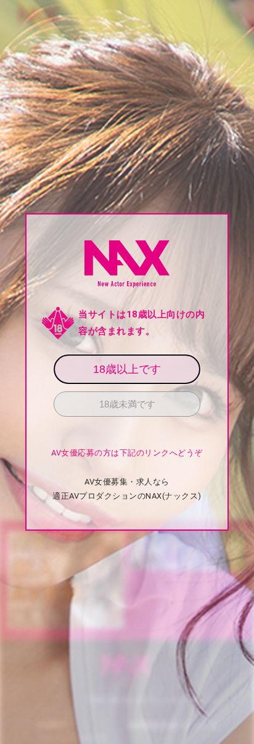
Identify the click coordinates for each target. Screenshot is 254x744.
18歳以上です (127, 369)
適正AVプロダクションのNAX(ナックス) (127, 496)
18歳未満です (127, 404)
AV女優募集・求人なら (127, 481)
